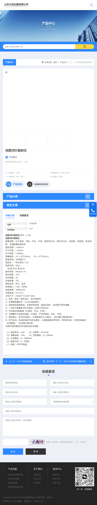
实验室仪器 (12, 483)
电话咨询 (93, 214)
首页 (55, 62)
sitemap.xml (38, 501)
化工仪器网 (17, 501)
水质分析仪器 (13, 479)
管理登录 (27, 501)
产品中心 (9, 62)
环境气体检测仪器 (15, 475)
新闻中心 (56, 475)
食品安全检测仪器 (15, 487)
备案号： (50, 497)
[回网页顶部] (92, 204)
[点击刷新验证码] (37, 442)
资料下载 (56, 483)
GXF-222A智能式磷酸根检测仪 (76, 361)
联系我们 (37, 483)
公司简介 (37, 475)
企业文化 (37, 479)
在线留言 (24, 215)
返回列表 (50, 361)
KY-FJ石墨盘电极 (24, 361)
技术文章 (56, 479)
